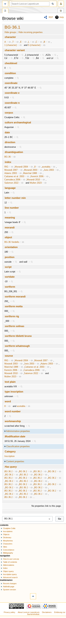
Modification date (15, 436)
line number (12, 207)
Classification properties (18, 446)
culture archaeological (18, 122)
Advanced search (10, 577)
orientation (11, 247)
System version (9, 590)
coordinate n (12, 102)
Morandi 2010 (33, 179)
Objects (6, 534)
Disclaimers (47, 612)
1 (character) (10, 45)
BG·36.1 (12, 27)
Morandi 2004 (21, 167)
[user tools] (61, 4)
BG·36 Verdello (11, 242)
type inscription (14, 391)
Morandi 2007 (11, 170)
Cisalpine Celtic (9, 528)
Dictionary (7, 537)
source (9, 355)
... (34, 497)
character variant (15, 50)
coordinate (11, 83)
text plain (10, 381)
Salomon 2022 (11, 183)
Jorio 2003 (49, 170)
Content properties (15, 461)
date (7, 132)
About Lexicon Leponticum (28, 612)
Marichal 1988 (30, 173)
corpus (9, 112)
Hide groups (10, 32)
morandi (10, 227)
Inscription (9, 456)
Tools (61, 11)
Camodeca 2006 (12, 179)
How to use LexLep (11, 559)
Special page (5, 11)
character (10, 37)
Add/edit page (8, 587)
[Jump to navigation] (5, 4)
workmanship (13, 421)
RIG (6, 167)
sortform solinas (14, 326)
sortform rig (12, 316)
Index (5, 568)
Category (10, 451)
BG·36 (7, 157)
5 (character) (34, 45)
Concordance (8, 550)
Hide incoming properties (30, 32)
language (10, 187)
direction (10, 142)
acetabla (46, 167)
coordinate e (12, 92)
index (8, 162)
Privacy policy (9, 612)
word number (13, 411)
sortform (10, 286)
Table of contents (10, 562)
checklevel (11, 63)
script (8, 266)
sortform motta (14, 306)
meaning (10, 217)
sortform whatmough (17, 345)
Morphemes (8, 541)
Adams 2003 (10, 173)
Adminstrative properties (18, 431)
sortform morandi (15, 296)
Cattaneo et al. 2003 (14, 176)
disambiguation (14, 152)
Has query (11, 466)
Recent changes (10, 583)
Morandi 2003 (30, 170)
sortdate (10, 276)
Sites (5, 547)
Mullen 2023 (36, 183)
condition (10, 73)
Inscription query (10, 574)
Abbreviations (8, 565)
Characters (7, 544)
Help (61, 17)
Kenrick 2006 (37, 176)
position (9, 257)
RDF (51, 17)
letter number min (15, 197)
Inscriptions (8, 531)
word (8, 401)
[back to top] (33, 596)
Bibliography (8, 553)
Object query (8, 571)
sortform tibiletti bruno (18, 335)
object (8, 237)
